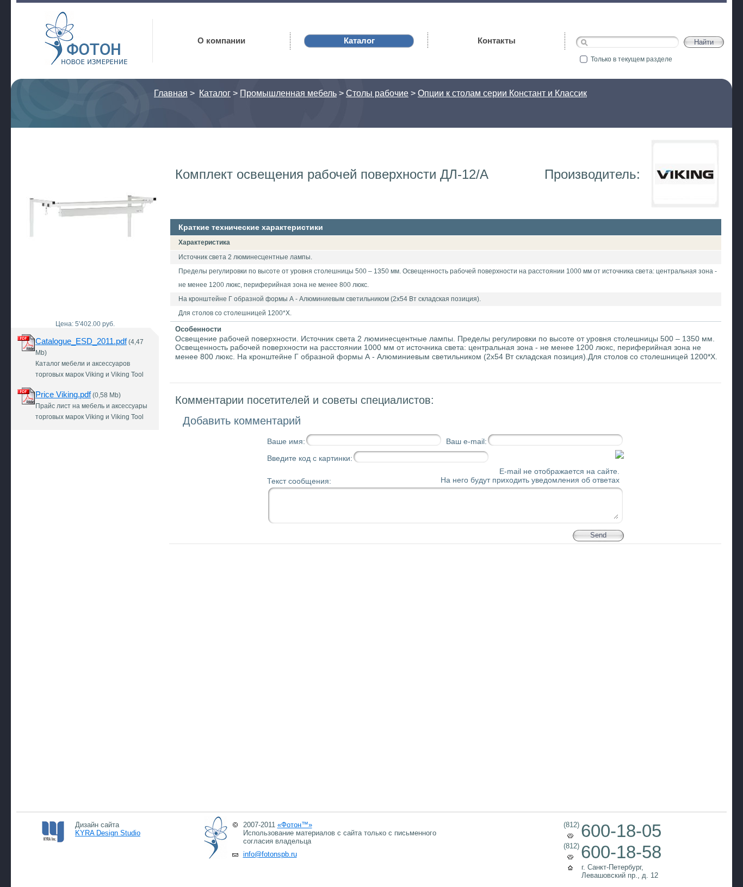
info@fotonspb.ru (270, 854)
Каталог (215, 93)
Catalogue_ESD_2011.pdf (81, 341)
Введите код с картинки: (309, 458)
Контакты (497, 40)
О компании (221, 40)
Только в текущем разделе (631, 59)
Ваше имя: (286, 441)
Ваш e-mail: (466, 441)
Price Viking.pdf (63, 394)
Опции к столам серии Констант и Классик (502, 93)
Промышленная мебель (288, 93)
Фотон (60, 16)
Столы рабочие (377, 93)
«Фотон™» (294, 825)
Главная (171, 93)
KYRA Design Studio (107, 833)
